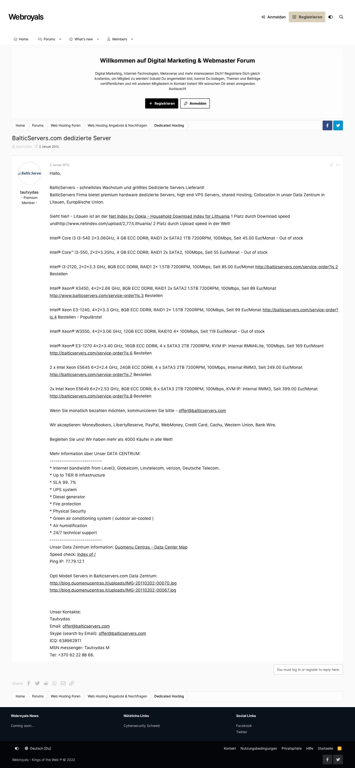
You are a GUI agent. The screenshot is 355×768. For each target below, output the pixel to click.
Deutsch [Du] (40, 748)
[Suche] (341, 17)
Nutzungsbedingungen (259, 748)
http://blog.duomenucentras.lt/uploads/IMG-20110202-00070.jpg (113, 583)
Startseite (325, 748)
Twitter (241, 732)
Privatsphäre (292, 748)
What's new (84, 39)
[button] (60, 39)
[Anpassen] (330, 17)
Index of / (86, 554)
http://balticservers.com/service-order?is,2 (296, 266)
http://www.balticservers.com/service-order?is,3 (97, 295)
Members (119, 39)
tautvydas (24, 146)
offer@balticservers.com (202, 410)
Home (23, 39)
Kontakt (230, 748)
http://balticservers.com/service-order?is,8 (91, 396)
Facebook (244, 726)
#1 (338, 165)
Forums (49, 39)
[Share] (331, 165)
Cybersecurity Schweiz (142, 726)
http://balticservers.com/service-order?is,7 (91, 374)
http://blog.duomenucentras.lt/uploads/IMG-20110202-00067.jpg (113, 590)
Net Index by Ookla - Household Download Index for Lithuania (169, 216)
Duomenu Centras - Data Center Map (151, 547)
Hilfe (309, 748)
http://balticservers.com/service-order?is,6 (91, 353)
